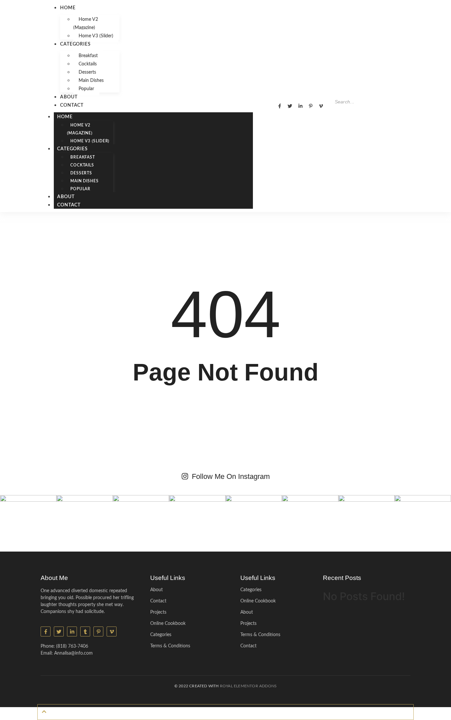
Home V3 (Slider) (96, 36)
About (69, 97)
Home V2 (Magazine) (85, 23)
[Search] (337, 114)
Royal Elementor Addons (248, 686)
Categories (75, 44)
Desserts (87, 72)
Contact (72, 105)
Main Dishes (91, 80)
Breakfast (88, 56)
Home (68, 8)
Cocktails (88, 64)
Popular (86, 89)
